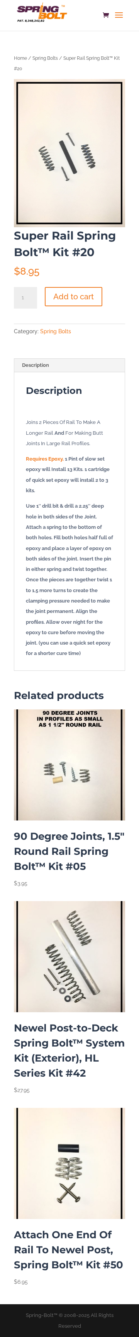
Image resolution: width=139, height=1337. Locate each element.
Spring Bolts (45, 58)
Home (20, 58)
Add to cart (73, 296)
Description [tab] (35, 365)
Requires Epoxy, (45, 459)
